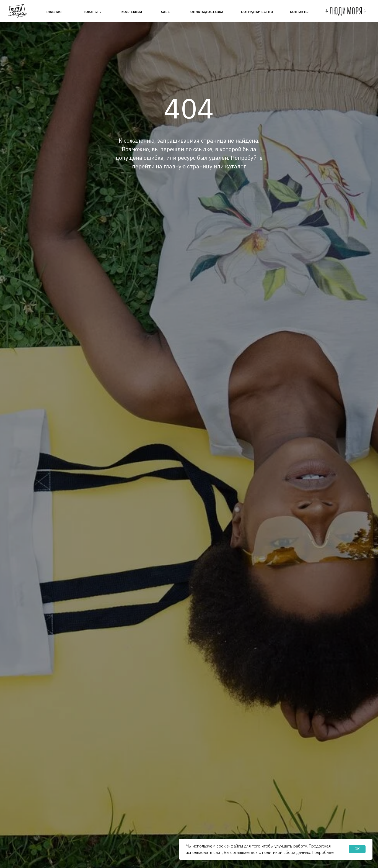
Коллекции (131, 12)
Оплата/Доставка (207, 12)
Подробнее (323, 852)
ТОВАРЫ (90, 12)
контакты (299, 12)
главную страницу (188, 166)
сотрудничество (257, 12)
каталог (235, 166)
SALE (165, 12)
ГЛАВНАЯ (54, 12)
